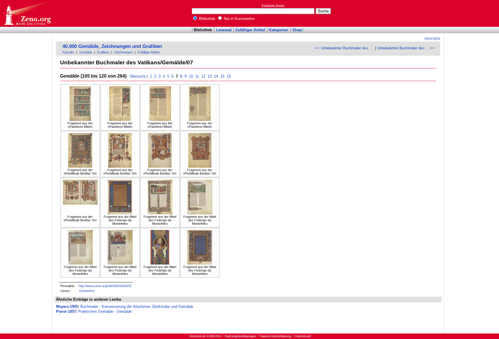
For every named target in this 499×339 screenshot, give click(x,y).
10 (191, 76)
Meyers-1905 (67, 306)
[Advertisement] (472, 13)
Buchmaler (89, 306)
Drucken (432, 38)
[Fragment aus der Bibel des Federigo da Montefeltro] (120, 197)
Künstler (68, 52)
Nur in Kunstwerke (238, 18)
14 (216, 76)
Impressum (303, 336)
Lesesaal (224, 30)
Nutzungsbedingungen (240, 336)
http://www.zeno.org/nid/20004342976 (105, 286)
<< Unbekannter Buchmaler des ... (344, 48)
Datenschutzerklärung (275, 336)
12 (203, 76)
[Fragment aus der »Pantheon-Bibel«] (80, 103)
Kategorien (278, 30)
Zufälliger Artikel (250, 30)
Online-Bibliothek (27, 13)
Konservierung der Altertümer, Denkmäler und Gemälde (147, 306)
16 (229, 76)
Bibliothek (206, 18)
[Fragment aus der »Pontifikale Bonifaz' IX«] (80, 150)
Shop (297, 30)
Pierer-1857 (66, 311)
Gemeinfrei (86, 291)
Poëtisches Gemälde (95, 311)
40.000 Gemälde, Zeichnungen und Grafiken (112, 46)
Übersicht (138, 76)
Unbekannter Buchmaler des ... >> (406, 48)
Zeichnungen (123, 52)
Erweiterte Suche (273, 5)
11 (197, 76)
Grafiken (103, 52)
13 (209, 76)
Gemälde (85, 52)
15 (222, 76)
